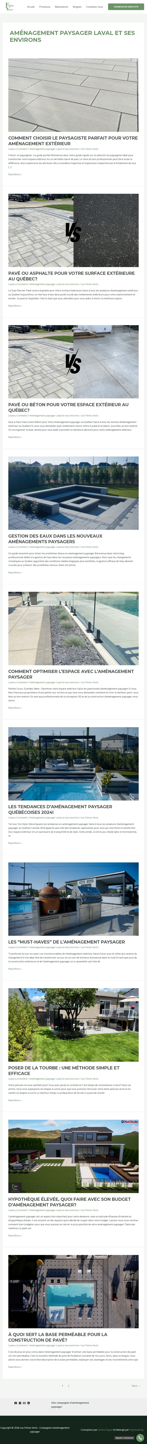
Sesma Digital (105, 1429)
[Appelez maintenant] (140, 1438)
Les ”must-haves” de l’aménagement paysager (66, 942)
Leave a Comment (17, 148)
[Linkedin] (28, 1403)
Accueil (31, 6)
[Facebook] (15, 1403)
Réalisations (61, 6)
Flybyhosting (136, 1429)
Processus (44, 6)
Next (136, 1385)
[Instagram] (20, 1403)
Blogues (77, 6)
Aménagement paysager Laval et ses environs (54, 148)
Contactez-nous (94, 6)
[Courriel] (24, 1403)
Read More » (15, 174)
